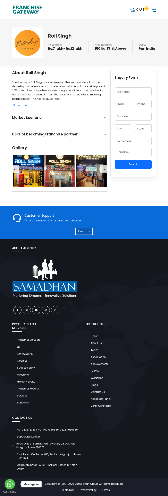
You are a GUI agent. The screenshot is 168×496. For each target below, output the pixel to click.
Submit (133, 164)
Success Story (26, 367)
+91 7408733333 (27, 429)
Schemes (23, 402)
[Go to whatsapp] (10, 484)
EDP (19, 346)
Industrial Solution (28, 339)
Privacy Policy (90, 490)
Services (22, 395)
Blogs (94, 385)
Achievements (100, 364)
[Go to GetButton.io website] (9, 492)
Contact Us (98, 392)
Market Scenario (27, 117)
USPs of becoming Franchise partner (45, 134)
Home (94, 336)
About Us (96, 343)
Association (98, 357)
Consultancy (25, 353)
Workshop (97, 378)
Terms (106, 490)
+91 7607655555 (48, 429)
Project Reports (26, 381)
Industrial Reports (28, 388)
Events (95, 371)
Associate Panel (101, 399)
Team (94, 350)
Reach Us (84, 231)
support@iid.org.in (28, 436)
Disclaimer (69, 490)
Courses (22, 360)
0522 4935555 (69, 429)
